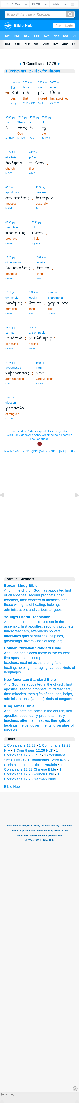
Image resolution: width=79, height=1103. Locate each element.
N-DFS (8, 173)
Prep (32, 138)
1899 (40, 257)
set (51, 622)
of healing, (37, 605)
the (17, 590)
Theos (21, 122)
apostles (34, 626)
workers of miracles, (44, 600)
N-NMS (21, 138)
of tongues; (52, 641)
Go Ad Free (7, 1094)
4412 (32, 152)
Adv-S (32, 173)
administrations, (17, 699)
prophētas (12, 227)
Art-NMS (9, 138)
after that (27, 720)
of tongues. (64, 699)
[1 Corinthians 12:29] (74, 504)
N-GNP (9, 348)
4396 (8, 222)
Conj (13, 103)
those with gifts (16, 605)
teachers (21, 631)
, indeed (26, 622)
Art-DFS (46, 138)
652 (7, 187)
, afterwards (38, 631)
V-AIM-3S (54, 103)
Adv (38, 208)
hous (26, 87)
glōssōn (10, 402)
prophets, (48, 595)
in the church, (54, 684)
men (41, 87)
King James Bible (19, 706)
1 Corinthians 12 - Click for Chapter (33, 71)
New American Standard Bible (30, 680)
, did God (40, 622)
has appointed (52, 590)
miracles (35, 663)
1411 (8, 292)
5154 (34, 222)
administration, (16, 609)
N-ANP (51, 313)
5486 (51, 292)
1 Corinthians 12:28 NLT (33, 750)
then (23, 600)
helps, (68, 694)
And (7, 590)
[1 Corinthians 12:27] (5, 504)
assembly (11, 626)
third (60, 595)
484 (31, 327)
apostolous (12, 192)
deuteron (41, 192)
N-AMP (9, 208)
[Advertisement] (39, 538)
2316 (20, 117)
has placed (28, 653)
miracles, (19, 694)
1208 (39, 187)
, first (23, 626)
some (15, 622)
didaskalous (13, 262)
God (36, 590)
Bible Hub (12, 787)
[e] (19, 82)
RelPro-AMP (29, 103)
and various (38, 609)
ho (7, 122)
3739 (26, 82)
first (7, 658)
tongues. (56, 609)
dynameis (11, 297)
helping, (53, 605)
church (26, 590)
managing (40, 668)
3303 (41, 82)
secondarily (29, 716)
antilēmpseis (37, 332)
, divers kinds (32, 641)
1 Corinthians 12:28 (20, 745)
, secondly (50, 626)
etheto (54, 87)
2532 (14, 82)
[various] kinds (42, 699)
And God (11, 684)
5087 (53, 82)
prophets (65, 626)
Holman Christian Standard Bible (32, 648)
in (13, 590)
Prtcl (40, 103)
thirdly (60, 716)
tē (43, 122)
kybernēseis (13, 367)
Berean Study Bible (20, 586)
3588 (8, 117)
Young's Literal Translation (27, 617)
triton (35, 227)
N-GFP (9, 418)
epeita (41, 262)
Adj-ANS (36, 243)
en (31, 122)
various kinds (60, 668)
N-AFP (8, 313)
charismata (55, 297)
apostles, (20, 595)
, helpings (55, 636)
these (42, 653)
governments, (41, 725)
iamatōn (10, 332)
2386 (8, 327)
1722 (32, 117)
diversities (61, 725)
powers (54, 631)
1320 (8, 257)
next (23, 663)
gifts (25, 636)
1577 (8, 152)
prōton (33, 157)
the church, (56, 711)
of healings (38, 636)
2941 (8, 362)
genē (39, 367)
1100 (8, 397)
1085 (39, 362)
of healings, (53, 694)
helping (24, 668)
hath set (25, 711)
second (34, 595)
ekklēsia (10, 157)
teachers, (11, 600)
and (65, 600)
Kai (13, 87)
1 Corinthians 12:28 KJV (47, 760)
